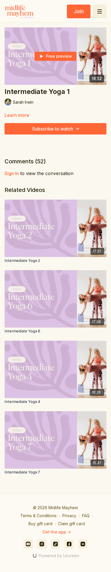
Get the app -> (56, 531)
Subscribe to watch (52, 129)
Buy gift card (40, 523)
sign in (12, 173)
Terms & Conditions (38, 515)
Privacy (69, 515)
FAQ (86, 515)
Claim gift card (71, 523)
